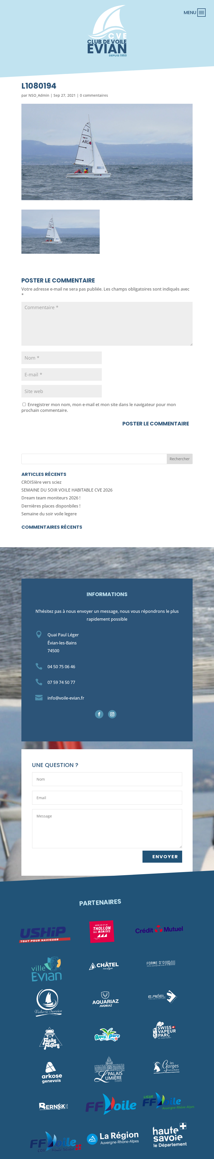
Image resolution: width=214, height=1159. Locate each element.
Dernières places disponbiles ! (50, 506)
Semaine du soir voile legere (49, 514)
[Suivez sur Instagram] (112, 714)
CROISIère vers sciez (41, 482)
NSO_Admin (38, 95)
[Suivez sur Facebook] (99, 714)
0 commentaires (94, 95)
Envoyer (165, 856)
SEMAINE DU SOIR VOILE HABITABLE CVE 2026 (66, 490)
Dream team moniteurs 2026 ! (50, 498)
